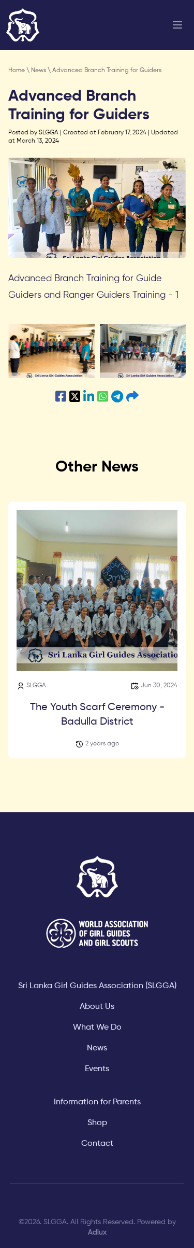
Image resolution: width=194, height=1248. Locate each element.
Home (17, 70)
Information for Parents (97, 1102)
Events (97, 1069)
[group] (51, 351)
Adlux (97, 1232)
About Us (97, 1007)
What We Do (97, 1027)
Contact (97, 1144)
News (39, 70)
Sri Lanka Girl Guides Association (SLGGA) (97, 986)
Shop (97, 1123)
